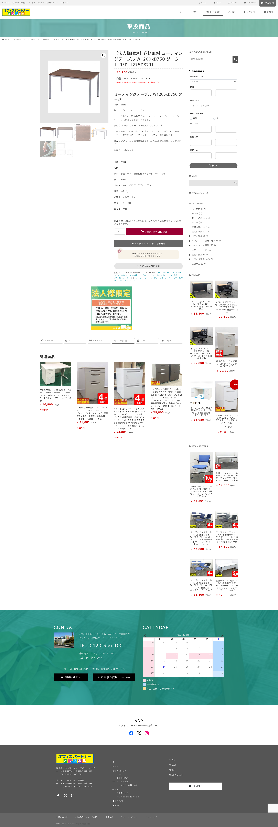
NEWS (172, 760)
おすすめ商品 (122, 778)
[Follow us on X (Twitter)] (65, 795)
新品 (195, 118)
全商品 (119, 774)
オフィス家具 (131, 275)
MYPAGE (119, 801)
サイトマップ (151, 817)
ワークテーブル (153, 275)
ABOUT (218, 3)
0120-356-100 (252, 3)
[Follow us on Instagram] (73, 795)
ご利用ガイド (122, 793)
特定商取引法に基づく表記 (86, 817)
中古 (218, 118)
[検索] (235, 59)
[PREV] (145, 635)
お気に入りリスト (200, 192)
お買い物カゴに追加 (156, 231)
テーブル (162, 272)
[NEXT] (221, 635)
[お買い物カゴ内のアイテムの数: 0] (213, 183)
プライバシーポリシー (129, 817)
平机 (123, 275)
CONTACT (269, 3)
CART (118, 805)
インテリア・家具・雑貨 (127, 785)
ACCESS (203, 3)
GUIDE (115, 789)
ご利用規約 (108, 817)
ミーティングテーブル (154, 278)
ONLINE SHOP (119, 771)
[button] (103, 55)
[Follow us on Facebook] (58, 795)
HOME (115, 766)
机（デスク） (124, 278)
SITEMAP (234, 3)
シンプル (133, 280)
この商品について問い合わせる (150, 243)
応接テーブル (166, 275)
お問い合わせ (62, 817)
